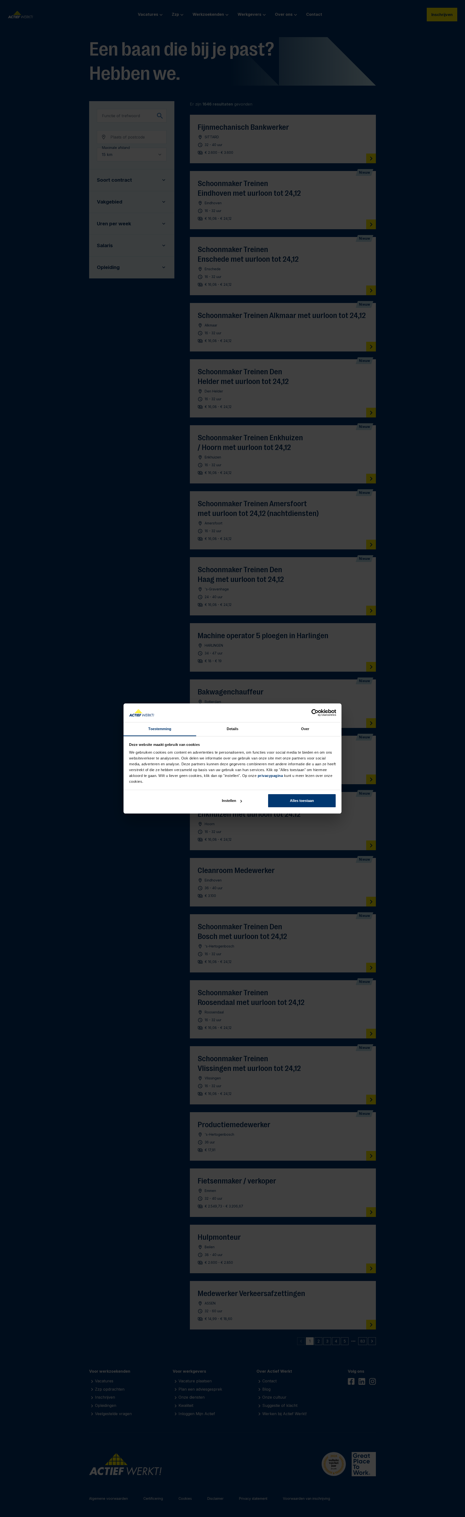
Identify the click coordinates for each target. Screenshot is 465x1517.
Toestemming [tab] (159, 729)
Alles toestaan (302, 801)
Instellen (229, 801)
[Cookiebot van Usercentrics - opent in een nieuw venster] (315, 713)
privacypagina (270, 776)
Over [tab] (305, 729)
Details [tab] (233, 729)
